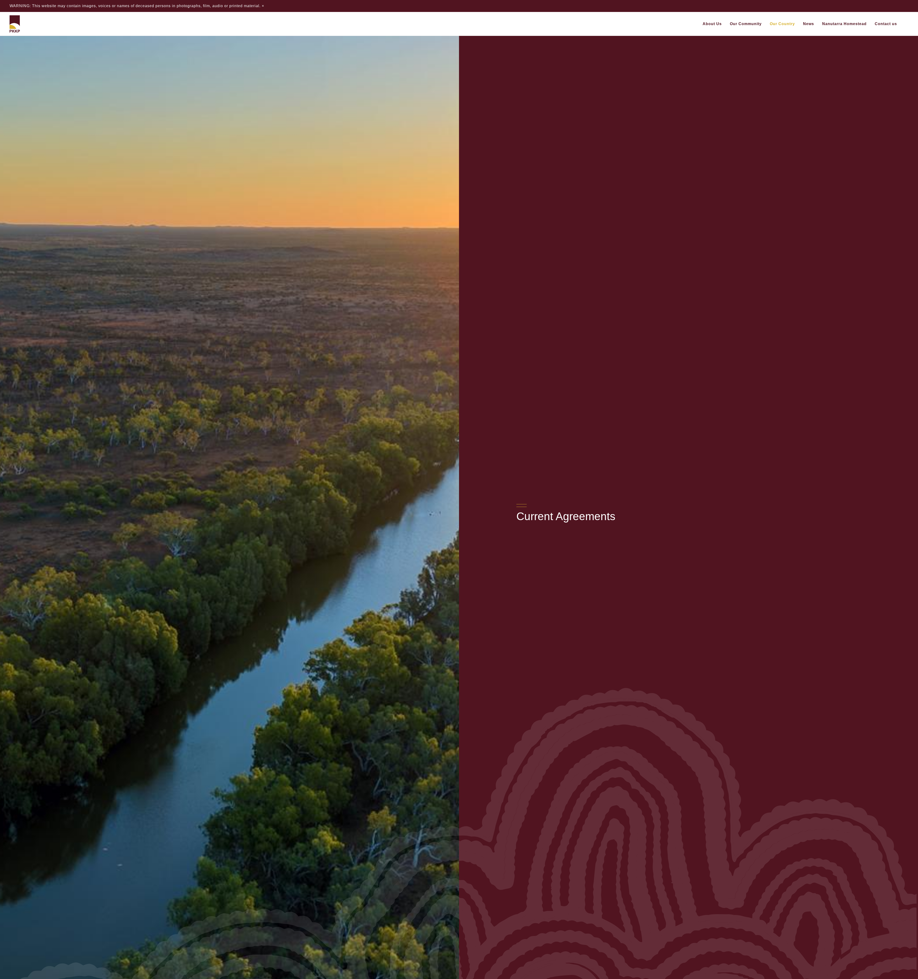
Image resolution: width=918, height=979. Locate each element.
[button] (724, 24)
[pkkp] (15, 24)
